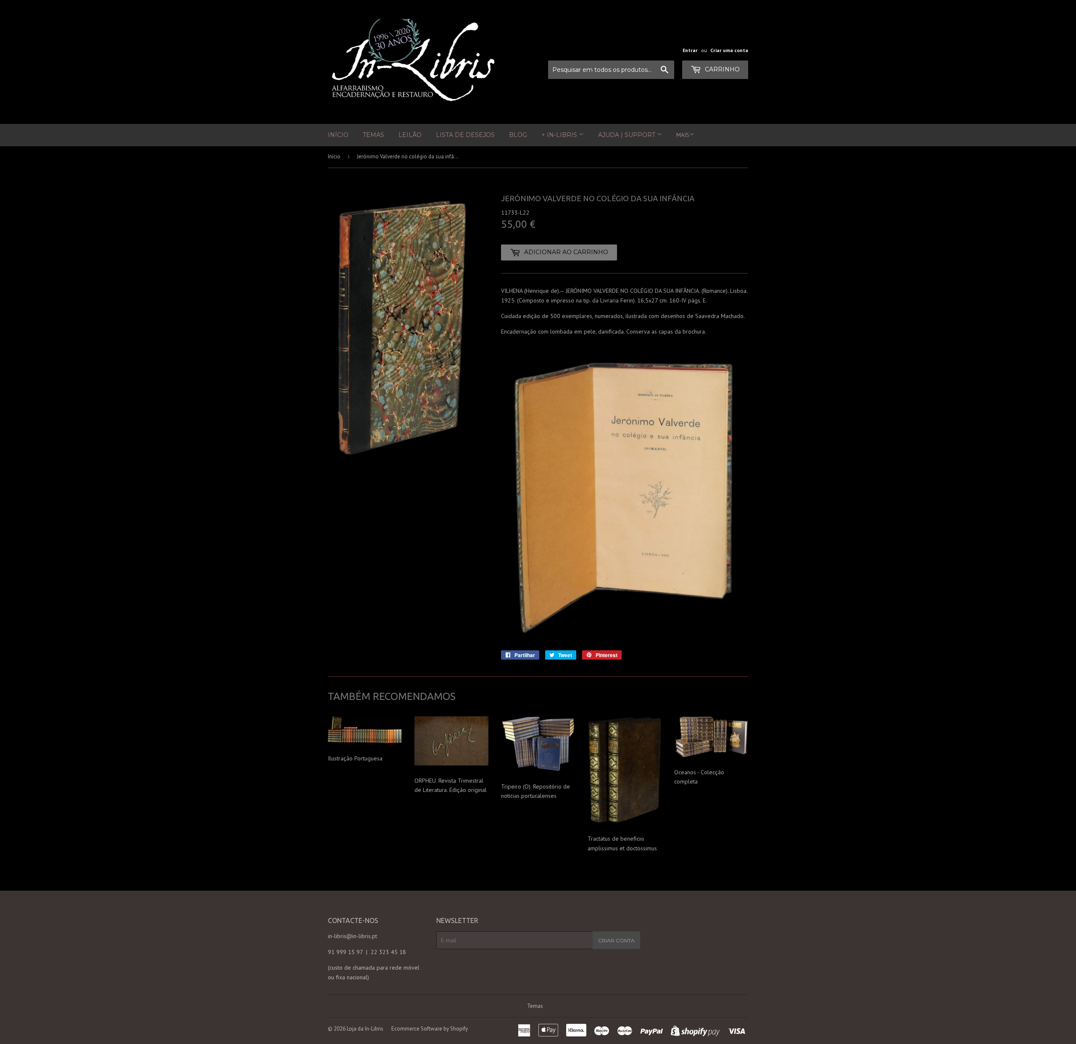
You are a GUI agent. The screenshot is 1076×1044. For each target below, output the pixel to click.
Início (338, 135)
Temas (373, 135)
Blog (518, 135)
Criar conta (616, 940)
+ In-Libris (560, 135)
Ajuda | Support (627, 135)
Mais (682, 135)
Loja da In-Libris (365, 1028)
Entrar (690, 50)
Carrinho (721, 69)
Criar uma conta (729, 50)
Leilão (410, 135)
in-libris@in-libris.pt (352, 936)
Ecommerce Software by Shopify (429, 1028)
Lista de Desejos (465, 135)
